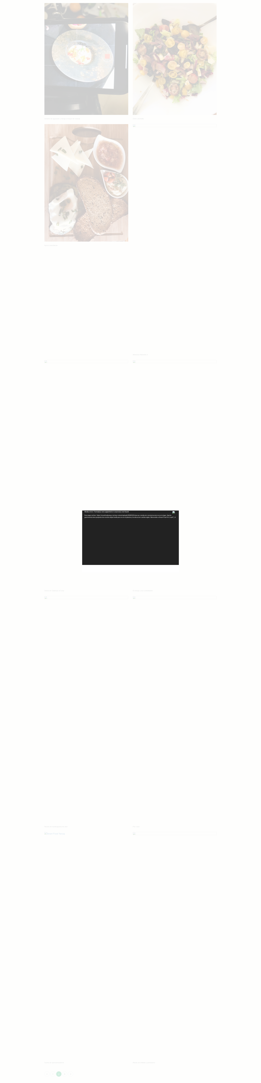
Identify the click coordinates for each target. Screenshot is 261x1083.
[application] (130, 538)
